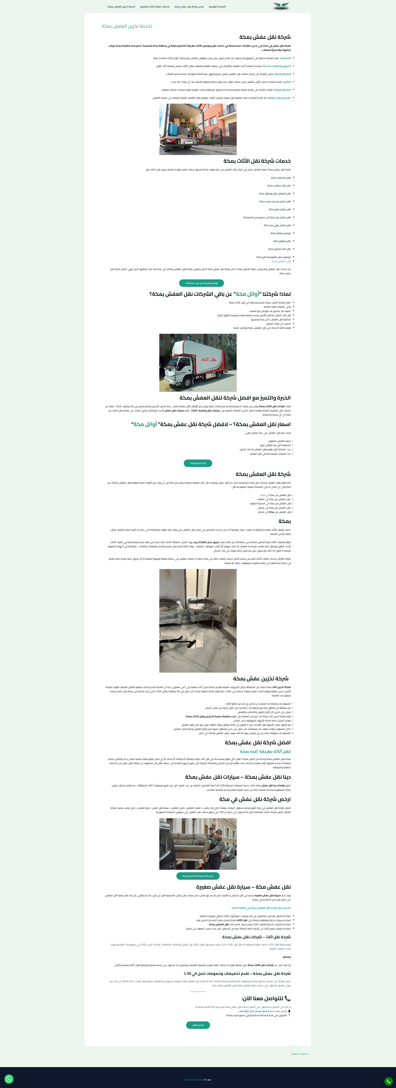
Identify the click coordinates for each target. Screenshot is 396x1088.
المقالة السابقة (301, 1053)
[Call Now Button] (388, 1081)
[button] (9, 1079)
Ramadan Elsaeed (194, 1079)
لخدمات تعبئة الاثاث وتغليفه (154, 6)
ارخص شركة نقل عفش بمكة (189, 6)
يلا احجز (198, 1025)
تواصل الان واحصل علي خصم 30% (201, 283)
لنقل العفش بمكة (281, 261)
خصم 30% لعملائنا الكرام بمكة (198, 876)
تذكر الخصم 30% (198, 463)
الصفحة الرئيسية (217, 6)
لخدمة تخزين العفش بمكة (121, 6)
